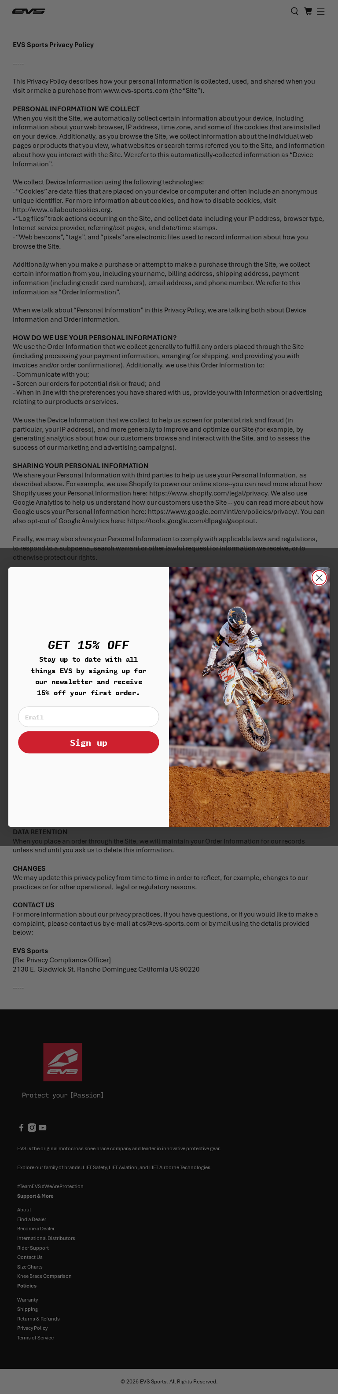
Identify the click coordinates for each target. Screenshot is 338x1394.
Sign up (88, 742)
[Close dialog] (319, 577)
